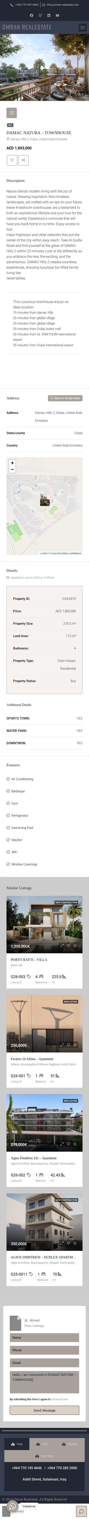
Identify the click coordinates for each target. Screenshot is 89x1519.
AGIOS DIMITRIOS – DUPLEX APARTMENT (45, 1257)
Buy (10, 125)
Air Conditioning (22, 779)
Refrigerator (19, 816)
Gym (14, 803)
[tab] (11, 113)
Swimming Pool (22, 828)
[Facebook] (31, 15)
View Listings (34, 1326)
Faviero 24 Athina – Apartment (32, 1059)
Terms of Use (59, 1399)
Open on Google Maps (67, 398)
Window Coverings (24, 864)
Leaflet (43, 553)
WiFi (14, 852)
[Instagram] (40, 15)
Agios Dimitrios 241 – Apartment (33, 1158)
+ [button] (12, 463)
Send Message (45, 1410)
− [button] (12, 469)
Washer (16, 840)
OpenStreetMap (60, 553)
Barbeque (18, 791)
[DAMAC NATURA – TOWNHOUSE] (45, 500)
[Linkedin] (48, 15)
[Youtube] (57, 15)
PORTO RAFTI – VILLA (29, 960)
